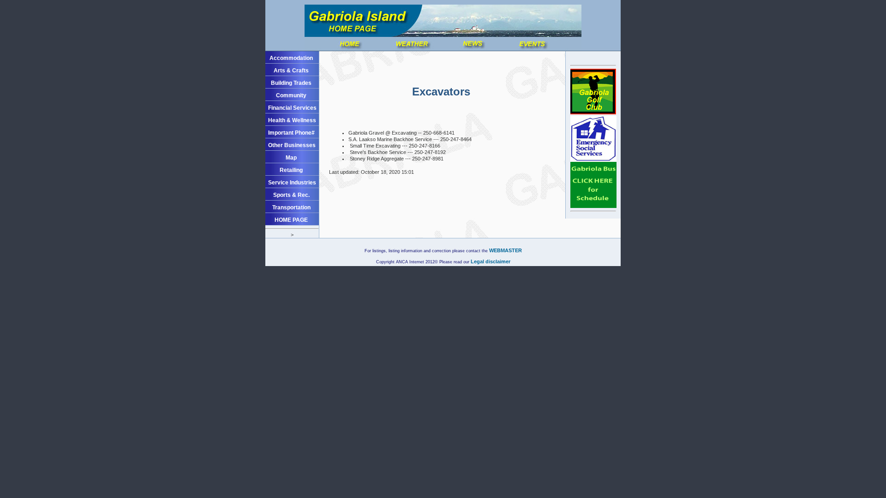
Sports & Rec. (291, 195)
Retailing (291, 170)
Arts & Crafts (291, 70)
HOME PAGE (291, 220)
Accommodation (291, 58)
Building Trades (291, 83)
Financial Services (292, 108)
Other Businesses (292, 145)
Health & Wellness (292, 120)
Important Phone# (291, 133)
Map (291, 157)
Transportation (291, 207)
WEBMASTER (505, 250)
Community (291, 95)
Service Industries (292, 182)
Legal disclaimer (489, 261)
